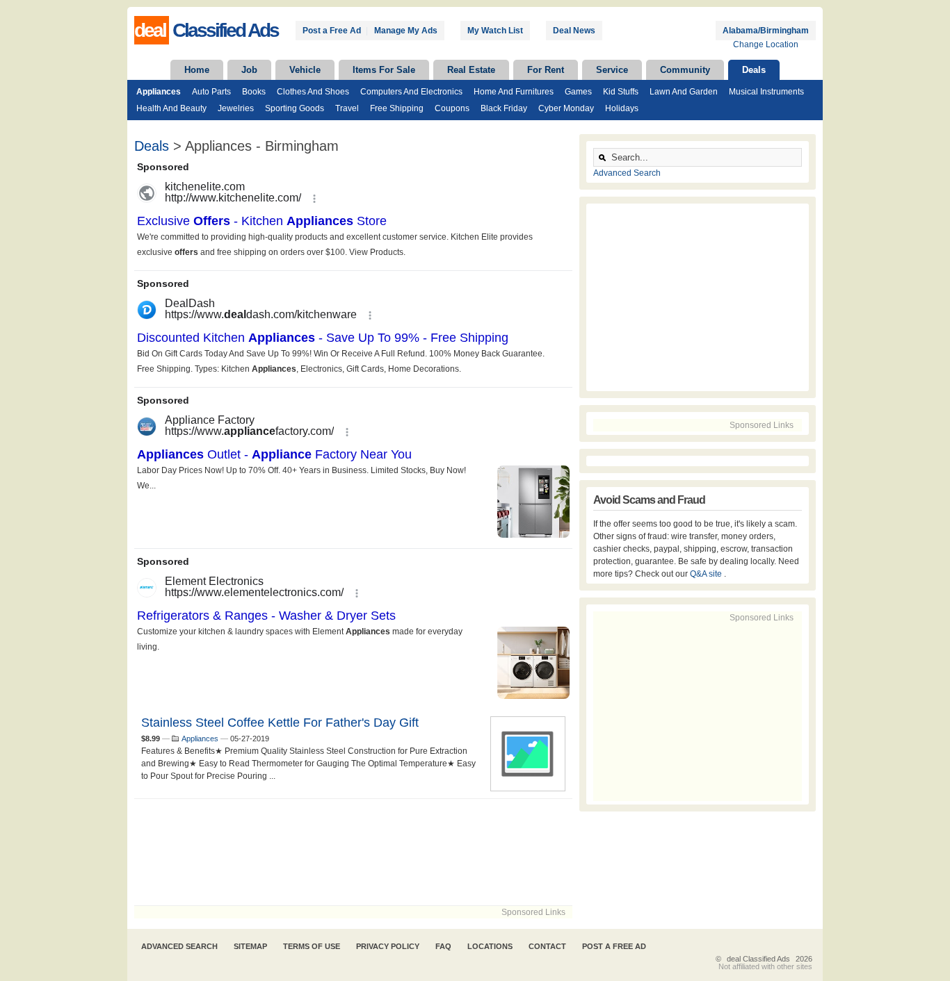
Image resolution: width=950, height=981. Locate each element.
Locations (490, 946)
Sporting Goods (294, 108)
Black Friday (504, 108)
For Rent (545, 70)
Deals (754, 70)
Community (685, 70)
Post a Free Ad (332, 30)
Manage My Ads (405, 30)
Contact (547, 946)
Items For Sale (384, 70)
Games (578, 92)
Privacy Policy (387, 946)
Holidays (621, 108)
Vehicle (305, 70)
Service (612, 70)
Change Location (765, 44)
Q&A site (707, 574)
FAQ (443, 946)
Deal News (574, 30)
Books (254, 92)
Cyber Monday (566, 108)
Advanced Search (627, 173)
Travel (347, 108)
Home (196, 70)
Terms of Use (311, 946)
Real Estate (471, 70)
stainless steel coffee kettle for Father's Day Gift (280, 722)
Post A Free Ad (614, 946)
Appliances (158, 92)
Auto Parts (211, 92)
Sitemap (250, 946)
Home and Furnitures (514, 92)
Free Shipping (397, 108)
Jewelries (236, 108)
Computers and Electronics (411, 92)
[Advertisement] (353, 852)
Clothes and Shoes (313, 92)
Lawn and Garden (684, 92)
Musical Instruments (766, 92)
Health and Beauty (171, 108)
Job (249, 70)
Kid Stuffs (620, 92)
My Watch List (495, 30)
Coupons (452, 108)
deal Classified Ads (758, 959)
